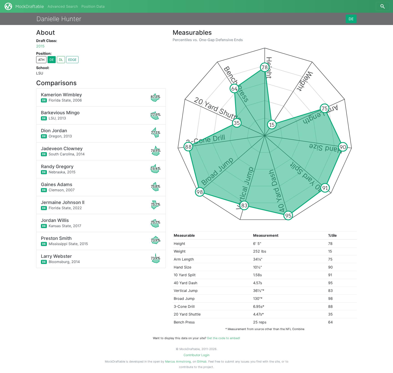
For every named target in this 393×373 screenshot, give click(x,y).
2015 (40, 46)
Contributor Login (196, 355)
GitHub (202, 361)
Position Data (93, 6)
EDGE (72, 60)
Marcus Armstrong (178, 361)
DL (61, 60)
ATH (41, 60)
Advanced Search (63, 6)
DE (351, 19)
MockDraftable (29, 6)
